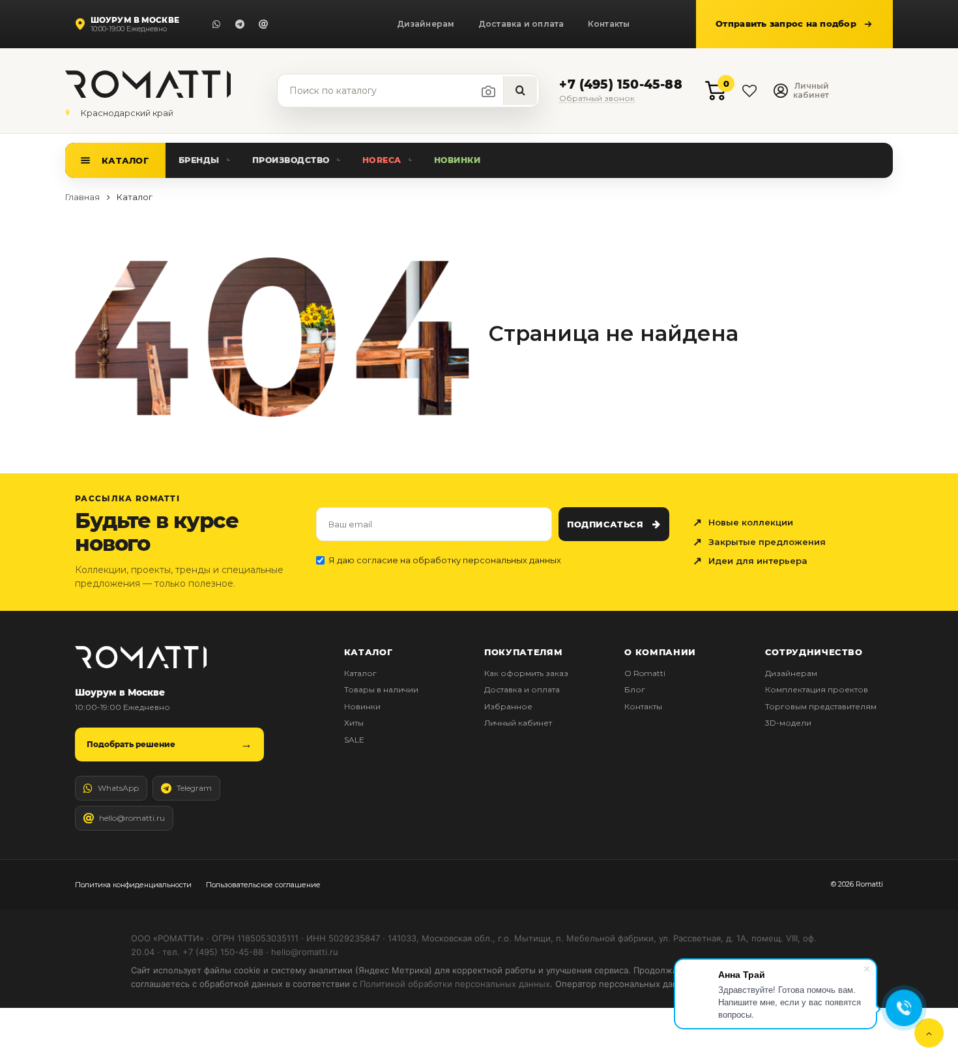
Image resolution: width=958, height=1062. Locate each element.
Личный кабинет (518, 723)
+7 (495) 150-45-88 (620, 85)
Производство (291, 160)
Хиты (354, 723)
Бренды (199, 160)
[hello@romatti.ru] (263, 24)
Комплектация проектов (816, 689)
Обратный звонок (597, 99)
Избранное (508, 706)
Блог (634, 689)
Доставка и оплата (521, 24)
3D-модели (788, 723)
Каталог (125, 160)
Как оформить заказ (526, 673)
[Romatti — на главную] (141, 657)
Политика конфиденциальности (133, 884)
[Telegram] (240, 24)
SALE (354, 740)
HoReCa (381, 160)
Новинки (457, 160)
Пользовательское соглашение (263, 884)
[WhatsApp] (216, 24)
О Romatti (644, 673)
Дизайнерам (425, 24)
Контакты (609, 24)
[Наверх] (929, 1033)
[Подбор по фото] (489, 91)
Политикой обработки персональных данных (455, 984)
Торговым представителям (821, 706)
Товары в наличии (381, 689)
